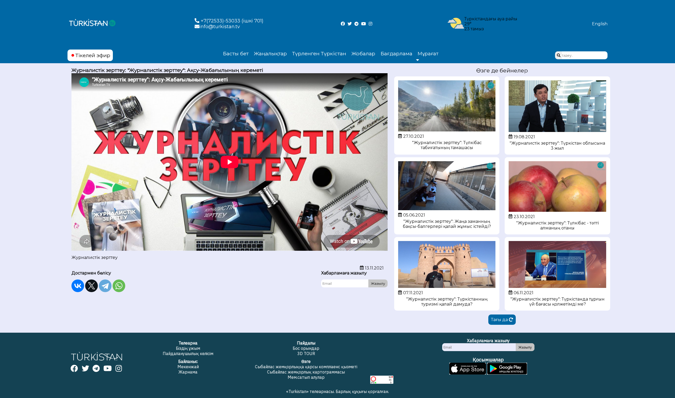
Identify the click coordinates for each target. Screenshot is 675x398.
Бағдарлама (396, 53)
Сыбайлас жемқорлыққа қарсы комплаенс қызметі (306, 366)
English (600, 23)
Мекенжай (188, 366)
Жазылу (378, 283)
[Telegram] (105, 285)
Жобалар (363, 53)
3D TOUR (306, 353)
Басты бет (236, 53)
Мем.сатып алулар (306, 377)
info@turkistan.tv (219, 27)
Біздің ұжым (188, 348)
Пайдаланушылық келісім (188, 353)
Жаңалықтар (270, 53)
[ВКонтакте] (77, 285)
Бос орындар (306, 348)
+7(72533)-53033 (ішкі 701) (231, 21)
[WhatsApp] (119, 285)
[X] (91, 285)
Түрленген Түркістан (319, 53)
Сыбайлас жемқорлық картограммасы (306, 372)
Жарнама (188, 372)
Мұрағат (428, 54)
